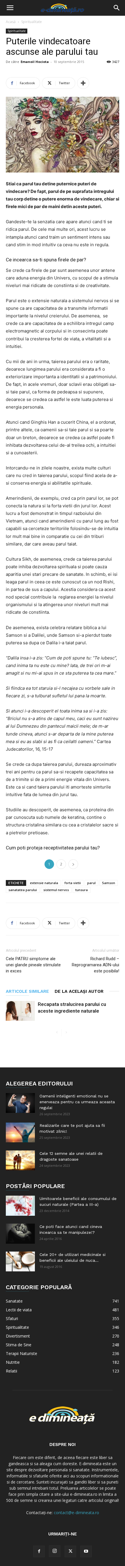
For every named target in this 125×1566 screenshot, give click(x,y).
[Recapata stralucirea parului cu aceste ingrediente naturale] (20, 1011)
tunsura (81, 890)
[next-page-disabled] (66, 1032)
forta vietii (73, 883)
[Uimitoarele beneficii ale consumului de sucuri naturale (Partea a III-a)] (20, 1206)
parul (91, 883)
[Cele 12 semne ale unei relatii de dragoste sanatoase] (20, 1160)
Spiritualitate (31, 21)
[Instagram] (54, 1551)
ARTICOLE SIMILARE (27, 991)
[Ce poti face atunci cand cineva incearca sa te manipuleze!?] (20, 1234)
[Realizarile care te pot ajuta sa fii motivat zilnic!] (20, 1132)
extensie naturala (44, 883)
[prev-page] (56, 1032)
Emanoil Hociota (35, 61)
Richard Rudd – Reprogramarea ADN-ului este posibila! (95, 965)
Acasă (11, 21)
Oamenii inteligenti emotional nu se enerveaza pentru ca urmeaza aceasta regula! (77, 1102)
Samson (108, 883)
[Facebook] (39, 1551)
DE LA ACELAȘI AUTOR (79, 991)
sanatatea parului (22, 890)
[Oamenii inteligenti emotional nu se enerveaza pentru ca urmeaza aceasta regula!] (20, 1103)
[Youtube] (86, 1551)
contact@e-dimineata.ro (76, 1512)
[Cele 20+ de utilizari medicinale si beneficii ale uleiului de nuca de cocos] (20, 1262)
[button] (10, 8)
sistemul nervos (56, 890)
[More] (83, 83)
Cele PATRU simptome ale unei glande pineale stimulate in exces (33, 965)
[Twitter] (70, 1551)
